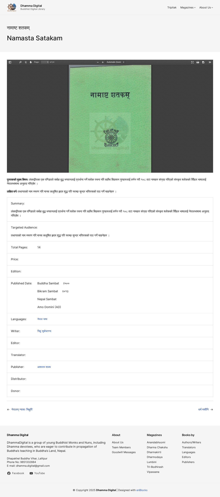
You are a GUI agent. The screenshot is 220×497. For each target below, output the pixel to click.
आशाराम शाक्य (44, 367)
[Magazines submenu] (195, 7)
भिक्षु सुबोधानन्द (44, 331)
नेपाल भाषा (42, 319)
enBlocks (141, 490)
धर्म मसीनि (203, 409)
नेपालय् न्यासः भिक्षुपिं (21, 409)
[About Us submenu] (212, 7)
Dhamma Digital (31, 5)
